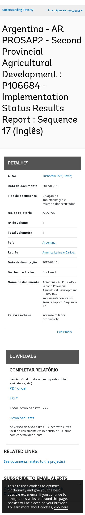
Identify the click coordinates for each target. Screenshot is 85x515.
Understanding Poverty (17, 10)
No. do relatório (20, 213)
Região (13, 252)
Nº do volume (18, 223)
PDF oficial (18, 388)
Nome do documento (23, 282)
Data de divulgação (22, 262)
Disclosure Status (21, 272)
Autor (12, 176)
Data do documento (23, 186)
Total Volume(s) (20, 233)
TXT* (14, 398)
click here (61, 507)
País (11, 243)
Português (74, 10)
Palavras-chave (19, 315)
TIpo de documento (22, 196)
